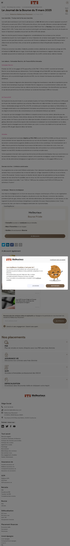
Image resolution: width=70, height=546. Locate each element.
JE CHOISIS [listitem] (35, 286)
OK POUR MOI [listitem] (55, 286)
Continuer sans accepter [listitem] (57, 261)
